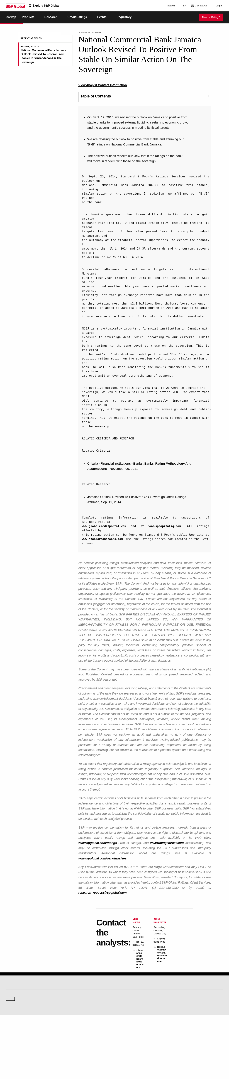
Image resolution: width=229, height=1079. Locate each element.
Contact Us (200, 5)
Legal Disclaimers (75, 1059)
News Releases (69, 1034)
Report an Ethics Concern (129, 1039)
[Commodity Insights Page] (117, 976)
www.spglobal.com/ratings (97, 843)
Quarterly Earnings (71, 1039)
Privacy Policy (126, 1059)
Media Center (68, 1005)
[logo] (15, 5)
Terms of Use (93, 1059)
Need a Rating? (211, 17)
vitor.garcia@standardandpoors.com (139, 959)
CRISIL (120, 1005)
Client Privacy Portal (145, 1059)
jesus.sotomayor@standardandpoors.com (162, 954)
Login (219, 5)
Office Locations (125, 1044)
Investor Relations (70, 1029)
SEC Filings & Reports (72, 1044)
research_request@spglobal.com (102, 892)
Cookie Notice (109, 1059)
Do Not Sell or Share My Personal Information (180, 1059)
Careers (177, 1029)
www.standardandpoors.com (102, 539)
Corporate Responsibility (185, 1034)
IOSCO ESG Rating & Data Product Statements (196, 1044)
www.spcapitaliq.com (164, 526)
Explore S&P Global (46, 5)
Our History (11, 1034)
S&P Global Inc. (18, 1015)
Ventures (10, 1039)
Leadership (178, 1039)
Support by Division (126, 1034)
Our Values (11, 1029)
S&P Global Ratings (21, 991)
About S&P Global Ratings (18, 1005)
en (184, 5)
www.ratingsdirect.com (167, 843)
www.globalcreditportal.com (104, 526)
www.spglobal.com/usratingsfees (102, 858)
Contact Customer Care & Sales (132, 1029)
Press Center (12, 1044)
